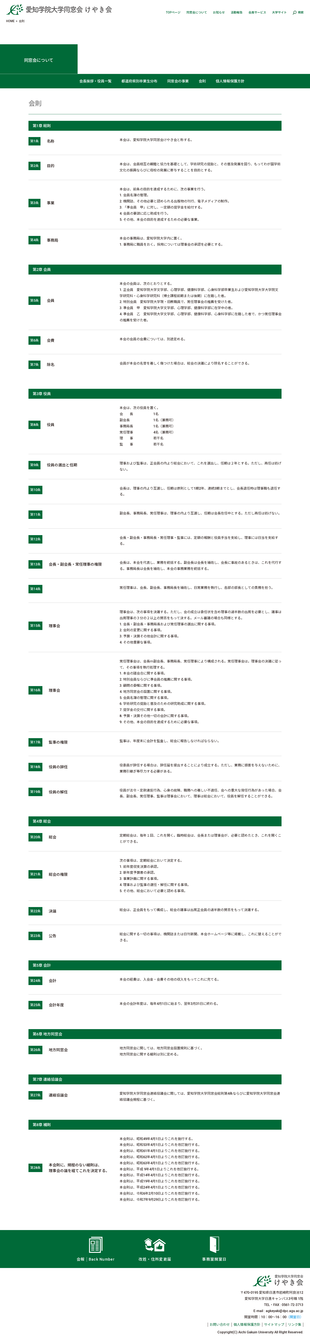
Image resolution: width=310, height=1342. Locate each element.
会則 (202, 81)
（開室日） (294, 1317)
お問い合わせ (220, 1325)
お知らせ (219, 12)
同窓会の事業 (178, 81)
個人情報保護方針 (230, 81)
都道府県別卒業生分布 (139, 81)
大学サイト (279, 12)
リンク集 (294, 1325)
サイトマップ (274, 1325)
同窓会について (196, 12)
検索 (301, 12)
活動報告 (237, 12)
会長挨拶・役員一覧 (95, 81)
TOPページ (173, 12)
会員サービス (257, 12)
